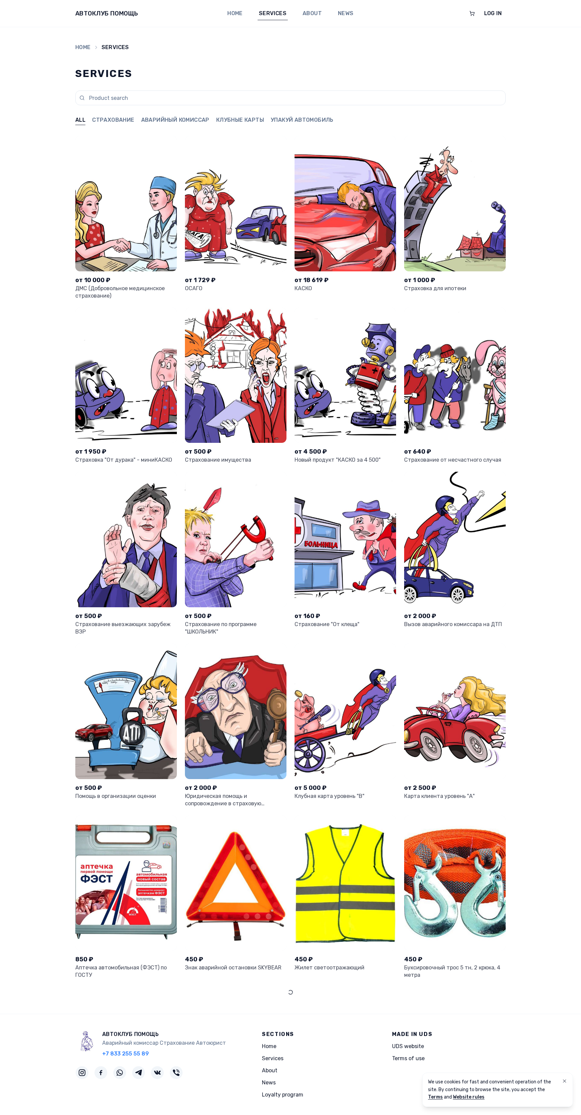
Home (235, 13)
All (80, 120)
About (312, 13)
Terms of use (408, 1058)
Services (272, 13)
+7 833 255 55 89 (125, 1053)
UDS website (408, 1046)
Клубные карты (240, 120)
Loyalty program (282, 1094)
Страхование (113, 120)
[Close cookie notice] (564, 1081)
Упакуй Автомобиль (302, 120)
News (346, 13)
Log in (493, 13)
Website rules (469, 1097)
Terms (435, 1097)
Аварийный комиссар (175, 120)
